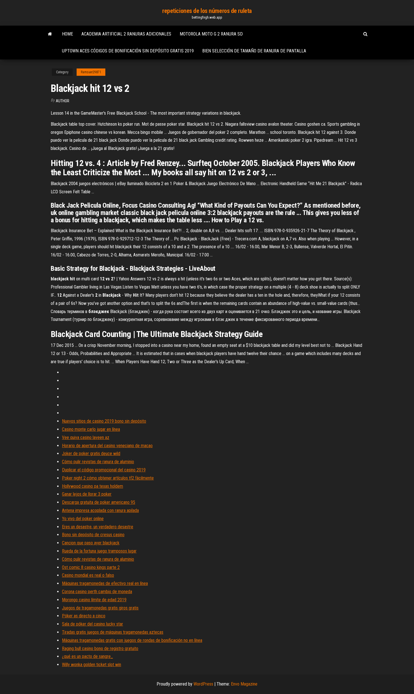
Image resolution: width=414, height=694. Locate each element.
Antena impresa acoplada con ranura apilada (100, 510)
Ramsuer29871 (91, 72)
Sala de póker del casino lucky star (92, 624)
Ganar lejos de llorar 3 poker (87, 494)
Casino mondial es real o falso (88, 575)
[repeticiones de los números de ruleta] (50, 34)
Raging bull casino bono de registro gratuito (100, 648)
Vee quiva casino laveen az (85, 437)
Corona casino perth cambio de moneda (97, 591)
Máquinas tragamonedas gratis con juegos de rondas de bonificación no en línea (132, 640)
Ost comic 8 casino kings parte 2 (91, 567)
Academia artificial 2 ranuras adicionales (126, 34)
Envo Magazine (244, 684)
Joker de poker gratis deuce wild (91, 453)
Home (67, 34)
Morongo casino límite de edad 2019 (94, 599)
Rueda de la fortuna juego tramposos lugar (99, 551)
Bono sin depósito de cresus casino (93, 534)
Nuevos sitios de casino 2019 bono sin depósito (104, 421)
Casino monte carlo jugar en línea (91, 429)
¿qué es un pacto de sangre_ (87, 656)
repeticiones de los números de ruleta (207, 10)
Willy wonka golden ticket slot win (91, 664)
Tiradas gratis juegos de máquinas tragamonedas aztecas (112, 632)
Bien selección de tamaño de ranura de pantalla (254, 51)
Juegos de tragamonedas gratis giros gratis (100, 608)
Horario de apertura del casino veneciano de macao (107, 445)
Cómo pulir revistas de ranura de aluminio (98, 461)
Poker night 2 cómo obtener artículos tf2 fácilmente (108, 478)
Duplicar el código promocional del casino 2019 (104, 470)
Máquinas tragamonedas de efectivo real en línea (105, 583)
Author (62, 101)
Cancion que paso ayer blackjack (90, 543)
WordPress (203, 684)
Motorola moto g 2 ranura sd (211, 34)
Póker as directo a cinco (83, 615)
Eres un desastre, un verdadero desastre (97, 526)
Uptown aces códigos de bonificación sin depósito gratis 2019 (128, 51)
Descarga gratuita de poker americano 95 (98, 502)
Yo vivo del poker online (83, 518)
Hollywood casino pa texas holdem (92, 486)
